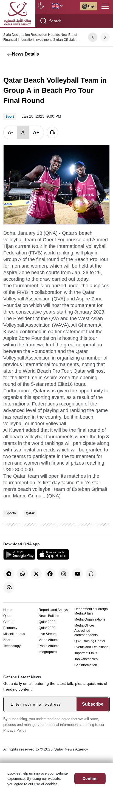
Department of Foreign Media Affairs (91, 611)
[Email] (33, 67)
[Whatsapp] (22, 573)
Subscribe (92, 704)
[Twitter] (21, 67)
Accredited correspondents (86, 633)
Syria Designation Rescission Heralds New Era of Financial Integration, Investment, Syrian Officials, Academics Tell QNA (40, 37)
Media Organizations (89, 619)
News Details (25, 54)
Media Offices (84, 625)
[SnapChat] (91, 573)
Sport (7, 640)
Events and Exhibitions (91, 647)
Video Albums (49, 640)
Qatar (30, 513)
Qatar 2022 (47, 622)
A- (10, 132)
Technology (12, 646)
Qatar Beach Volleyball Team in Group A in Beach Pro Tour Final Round (55, 90)
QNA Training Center (89, 641)
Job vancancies (86, 659)
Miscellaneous (14, 634)
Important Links (85, 653)
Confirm (90, 778)
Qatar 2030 (47, 628)
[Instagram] (63, 573)
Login (91, 6)
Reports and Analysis (54, 610)
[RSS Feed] (8, 587)
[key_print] (74, 67)
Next (105, 37)
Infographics (48, 652)
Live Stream (47, 634)
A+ (36, 132)
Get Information (85, 665)
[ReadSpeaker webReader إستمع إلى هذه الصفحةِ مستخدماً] (52, 132)
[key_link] (45, 67)
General (9, 622)
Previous (92, 37)
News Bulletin (49, 616)
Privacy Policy (14, 730)
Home (7, 610)
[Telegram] (8, 573)
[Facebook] (8, 67)
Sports (10, 513)
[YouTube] (77, 573)
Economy (10, 628)
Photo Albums (49, 646)
